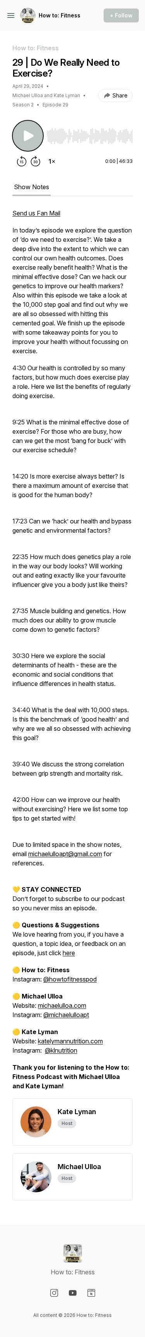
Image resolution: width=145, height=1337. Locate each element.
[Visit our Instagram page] (54, 1293)
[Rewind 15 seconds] (21, 161)
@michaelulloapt (66, 1015)
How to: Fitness (59, 15)
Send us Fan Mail (36, 213)
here (69, 953)
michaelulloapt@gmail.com (65, 854)
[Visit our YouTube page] (73, 1293)
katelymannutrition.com (70, 1041)
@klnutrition (61, 1050)
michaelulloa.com (62, 1005)
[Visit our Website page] (91, 1293)
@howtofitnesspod (70, 979)
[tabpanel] (72, 653)
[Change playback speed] (52, 161)
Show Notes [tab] (31, 187)
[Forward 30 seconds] (35, 161)
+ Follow (121, 15)
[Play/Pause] (27, 135)
